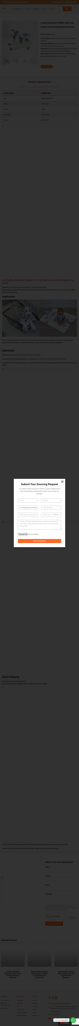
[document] (39, 513)
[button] (62, 481)
